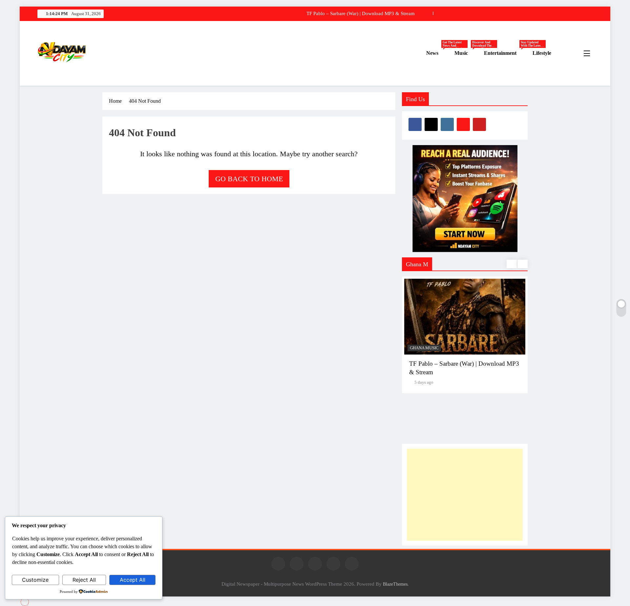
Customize (35, 579)
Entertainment (506, 53)
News (438, 53)
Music (466, 53)
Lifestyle (542, 53)
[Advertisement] (465, 495)
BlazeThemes (395, 584)
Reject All (84, 579)
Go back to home (249, 179)
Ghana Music (424, 348)
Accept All (132, 579)
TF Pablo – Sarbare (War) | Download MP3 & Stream (360, 13)
